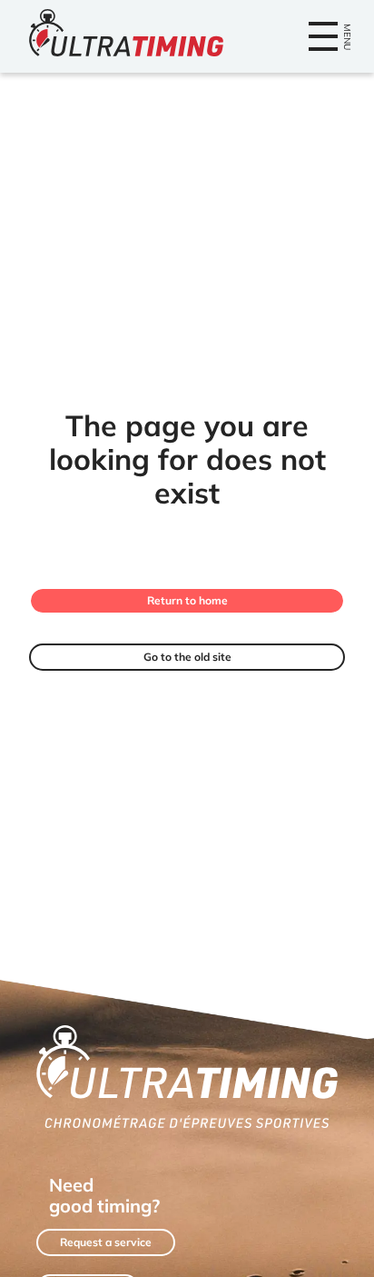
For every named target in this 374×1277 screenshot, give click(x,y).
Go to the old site (187, 656)
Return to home (187, 600)
